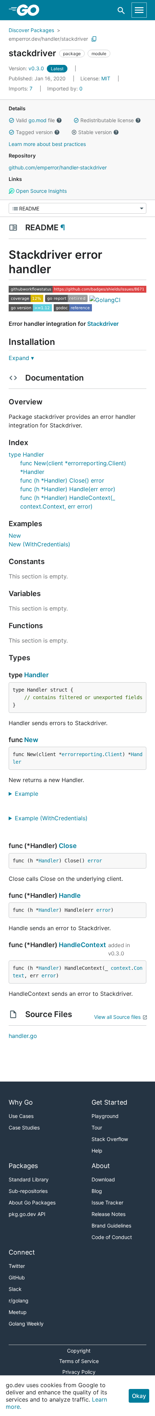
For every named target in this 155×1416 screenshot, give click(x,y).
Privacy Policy (79, 1372)
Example (29, 793)
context (121, 968)
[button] (11, 120)
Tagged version (34, 132)
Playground (105, 1116)
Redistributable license (107, 120)
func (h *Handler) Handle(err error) (67, 489)
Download (103, 1179)
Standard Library (29, 1179)
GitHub (17, 1277)
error (95, 861)
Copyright (78, 1351)
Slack (15, 1289)
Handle (70, 895)
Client (113, 754)
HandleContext (82, 945)
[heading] (30, 10)
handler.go (23, 1035)
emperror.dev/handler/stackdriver (48, 39)
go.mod (37, 120)
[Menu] (77, 208)
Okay (139, 1395)
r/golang (18, 1300)
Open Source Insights (40, 191)
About (101, 1165)
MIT (105, 78)
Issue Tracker (107, 1202)
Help (97, 1151)
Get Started (109, 1102)
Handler (36, 675)
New (15, 535)
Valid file (35, 120)
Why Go (21, 1102)
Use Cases (21, 1116)
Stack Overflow (110, 1139)
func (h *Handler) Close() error (62, 480)
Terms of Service (79, 1361)
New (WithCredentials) (39, 544)
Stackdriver (103, 323)
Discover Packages (31, 30)
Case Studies (24, 1127)
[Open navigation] (139, 10)
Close (68, 845)
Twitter (17, 1266)
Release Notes (108, 1214)
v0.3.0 (27, 68)
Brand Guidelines (111, 1225)
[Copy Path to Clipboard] (94, 39)
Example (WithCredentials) (54, 818)
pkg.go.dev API (27, 1214)
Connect (22, 1252)
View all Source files (117, 1017)
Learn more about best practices (47, 144)
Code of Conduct (112, 1237)
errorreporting (82, 754)
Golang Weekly (26, 1323)
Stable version (95, 132)
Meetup (18, 1312)
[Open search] (121, 10)
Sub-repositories (28, 1191)
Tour (97, 1127)
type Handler (26, 454)
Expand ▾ (21, 357)
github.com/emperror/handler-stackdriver (58, 167)
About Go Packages (32, 1202)
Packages (23, 1165)
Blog (97, 1191)
